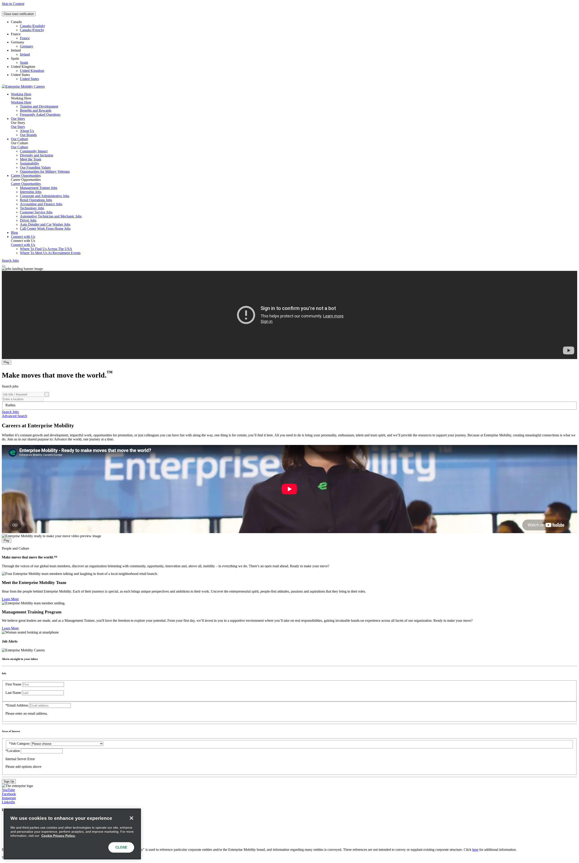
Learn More (10, 599)
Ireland (25, 54)
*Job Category (19, 743)
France (25, 38)
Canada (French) (32, 30)
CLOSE (121, 847)
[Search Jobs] (47, 394)
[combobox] (289, 405)
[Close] (131, 818)
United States (29, 79)
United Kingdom (32, 71)
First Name (13, 684)
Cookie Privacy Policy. (58, 835)
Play (6, 362)
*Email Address (16, 705)
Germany (26, 46)
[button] (10, 412)
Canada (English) (32, 26)
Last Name (13, 693)
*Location (13, 751)
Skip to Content (13, 4)
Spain (24, 62)
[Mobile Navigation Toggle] (3, 266)
